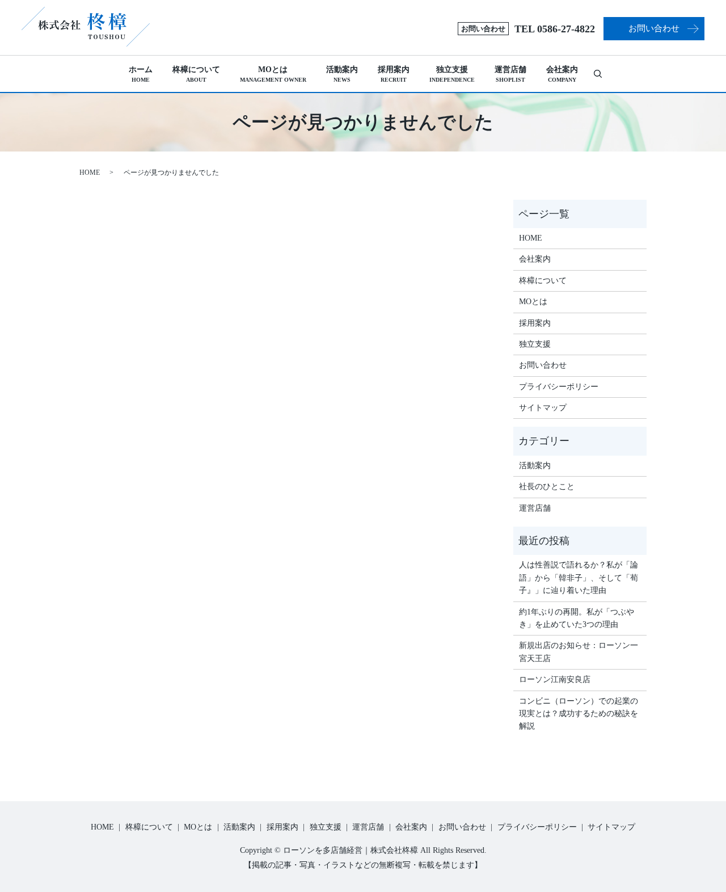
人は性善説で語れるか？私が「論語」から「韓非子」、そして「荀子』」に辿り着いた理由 (578, 578)
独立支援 (452, 74)
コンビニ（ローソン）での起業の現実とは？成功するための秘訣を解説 (578, 714)
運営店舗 (510, 74)
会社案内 (562, 74)
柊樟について (196, 74)
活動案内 (342, 74)
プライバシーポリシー (558, 386)
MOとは (273, 74)
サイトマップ (543, 407)
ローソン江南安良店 (554, 679)
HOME (89, 172)
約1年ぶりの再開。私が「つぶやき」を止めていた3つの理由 (576, 618)
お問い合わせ (653, 28)
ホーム (141, 74)
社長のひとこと (547, 486)
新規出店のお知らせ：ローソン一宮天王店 (578, 651)
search (602, 73)
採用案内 (394, 74)
